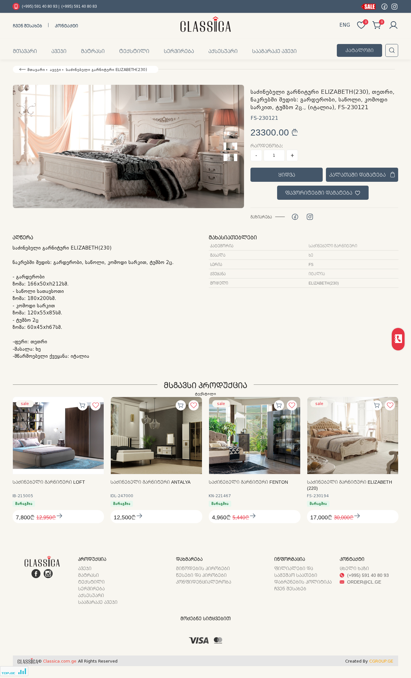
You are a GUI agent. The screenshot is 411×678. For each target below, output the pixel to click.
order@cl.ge (363, 582)
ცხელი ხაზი (354, 568)
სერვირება (179, 51)
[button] (128, 146)
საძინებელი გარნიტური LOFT (49, 482)
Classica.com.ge (59, 661)
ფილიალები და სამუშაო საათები (295, 571)
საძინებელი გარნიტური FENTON (248, 482)
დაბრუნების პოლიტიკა (303, 582)
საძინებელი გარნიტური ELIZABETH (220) (349, 485)
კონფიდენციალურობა (203, 582)
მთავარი (25, 51)
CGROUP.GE (381, 661)
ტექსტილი (134, 51)
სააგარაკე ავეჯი (274, 51)
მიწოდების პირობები (203, 568)
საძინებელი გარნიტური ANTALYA (150, 482)
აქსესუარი (223, 51)
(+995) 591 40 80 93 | (40, 6)
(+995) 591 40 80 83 (79, 6)
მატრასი (93, 51)
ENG (344, 25)
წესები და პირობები (201, 575)
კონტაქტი (66, 26)
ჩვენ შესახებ (27, 26)
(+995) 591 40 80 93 (367, 575)
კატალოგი (359, 50)
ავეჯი (58, 51)
